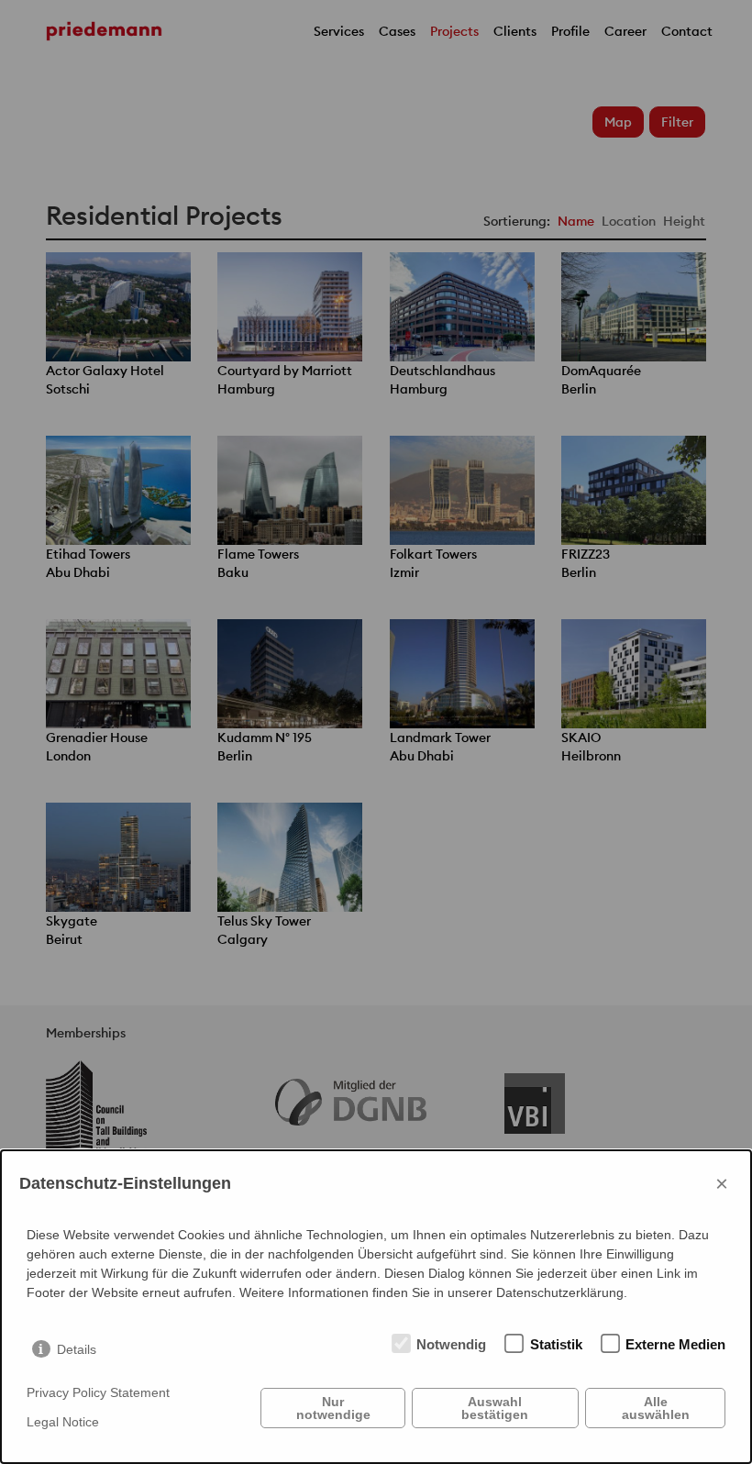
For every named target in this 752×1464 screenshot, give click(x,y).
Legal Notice (63, 1421)
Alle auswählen (656, 1408)
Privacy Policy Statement (98, 1392)
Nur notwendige (333, 1408)
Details (76, 1349)
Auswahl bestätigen (494, 1408)
